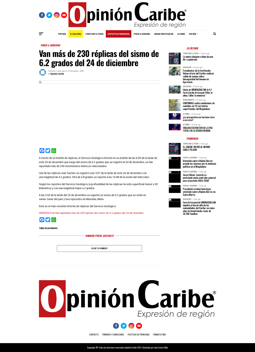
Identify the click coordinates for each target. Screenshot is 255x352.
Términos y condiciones (113, 334)
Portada (62, 33)
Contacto (93, 334)
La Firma (181, 33)
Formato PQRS (159, 334)
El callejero (75, 33)
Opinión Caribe (57, 73)
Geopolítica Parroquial (119, 33)
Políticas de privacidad (138, 334)
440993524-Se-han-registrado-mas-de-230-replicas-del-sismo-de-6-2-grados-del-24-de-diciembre (91, 213)
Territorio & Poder (94, 33)
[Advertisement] (192, 238)
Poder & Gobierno (142, 33)
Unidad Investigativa (163, 33)
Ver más (192, 33)
